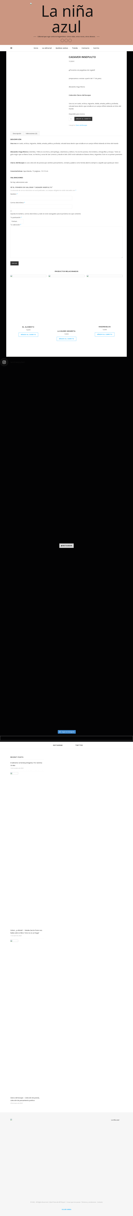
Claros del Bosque (81, 125)
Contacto (85, 48)
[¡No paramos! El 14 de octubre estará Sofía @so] (50, 650)
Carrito (96, 48)
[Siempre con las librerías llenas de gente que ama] (83, 530)
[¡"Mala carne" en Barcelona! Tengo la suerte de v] (16, 687)
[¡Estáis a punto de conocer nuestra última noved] (83, 494)
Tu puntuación (16, 217)
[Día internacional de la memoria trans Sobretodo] (16, 379)
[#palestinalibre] (16, 639)
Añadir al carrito (83, 119)
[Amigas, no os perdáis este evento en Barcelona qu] (83, 421)
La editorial (47, 48)
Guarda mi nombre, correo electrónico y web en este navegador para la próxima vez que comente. (45, 214)
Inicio (36, 48)
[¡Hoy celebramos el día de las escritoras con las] (16, 531)
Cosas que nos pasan (74, 1202)
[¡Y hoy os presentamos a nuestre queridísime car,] (50, 487)
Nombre (14, 194)
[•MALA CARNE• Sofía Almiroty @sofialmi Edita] (50, 577)
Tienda (75, 48)
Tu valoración (15, 225)
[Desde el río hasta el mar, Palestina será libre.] (16, 495)
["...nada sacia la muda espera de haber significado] (50, 681)
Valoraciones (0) (31, 133)
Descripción (17, 133)
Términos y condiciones (88, 1202)
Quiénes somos (62, 48)
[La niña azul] (66, 18)
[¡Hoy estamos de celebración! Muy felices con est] (83, 686)
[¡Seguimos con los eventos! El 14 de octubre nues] (83, 655)
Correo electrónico (17, 202)
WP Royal (62, 1202)
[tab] (16, 133)
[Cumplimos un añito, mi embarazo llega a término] (50, 404)
